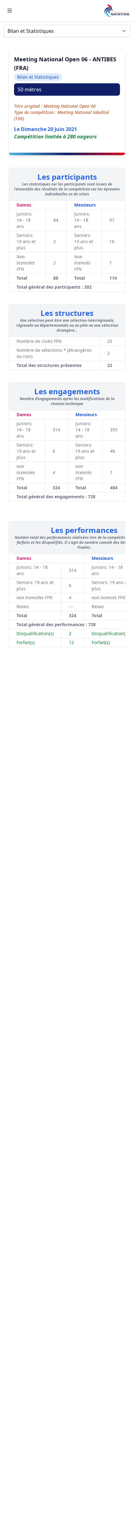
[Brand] (116, 10)
